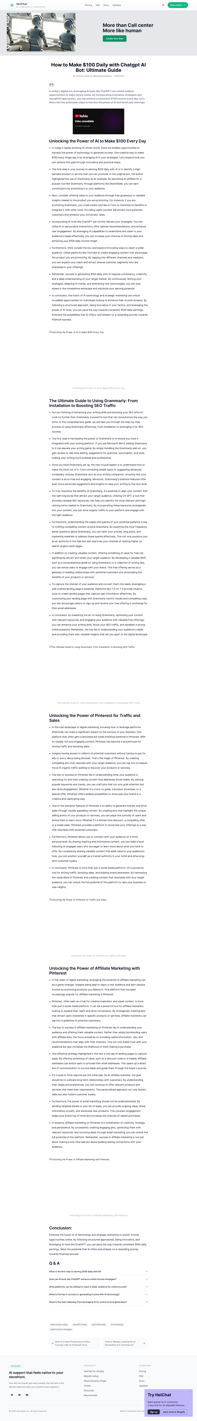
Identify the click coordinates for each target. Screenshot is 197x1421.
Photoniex (89, 1390)
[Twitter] (12, 1395)
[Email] (27, 1395)
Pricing (88, 5)
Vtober (87, 1385)
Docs (106, 5)
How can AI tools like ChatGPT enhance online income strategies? (82, 1279)
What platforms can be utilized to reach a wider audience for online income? (88, 1286)
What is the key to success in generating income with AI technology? (84, 1294)
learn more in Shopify (174, 1412)
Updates (116, 5)
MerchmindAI (90, 1395)
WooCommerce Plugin (95, 1381)
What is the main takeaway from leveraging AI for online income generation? (88, 1302)
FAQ (98, 5)
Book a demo (176, 5)
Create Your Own (114, 38)
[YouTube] (19, 1395)
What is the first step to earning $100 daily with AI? (75, 1271)
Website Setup (91, 1376)
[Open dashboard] (163, 5)
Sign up (154, 1412)
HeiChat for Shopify (94, 1371)
